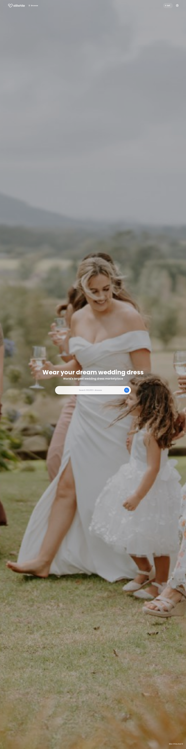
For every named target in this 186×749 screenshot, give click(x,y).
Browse (34, 5)
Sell (168, 5)
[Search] (126, 390)
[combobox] (93, 390)
